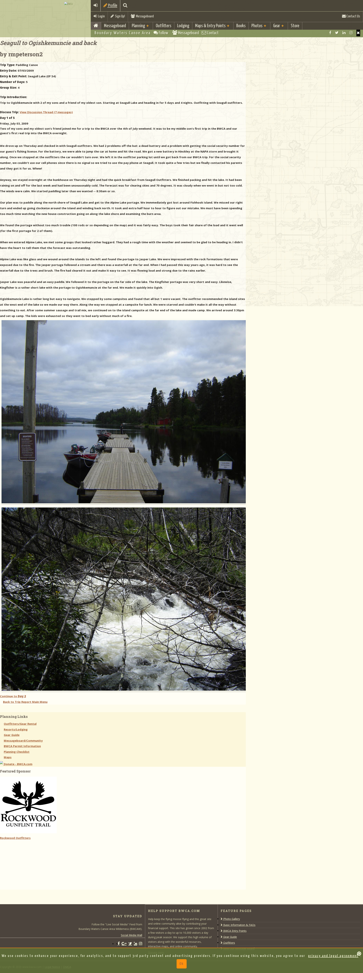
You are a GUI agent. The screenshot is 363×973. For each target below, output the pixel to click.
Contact (212, 33)
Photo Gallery (231, 919)
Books (241, 26)
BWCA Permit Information (22, 746)
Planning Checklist (16, 752)
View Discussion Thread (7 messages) (46, 112)
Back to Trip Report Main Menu (25, 702)
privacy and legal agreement (333, 956)
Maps (8, 757)
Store (295, 26)
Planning (138, 26)
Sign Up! (119, 16)
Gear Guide (11, 735)
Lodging (183, 26)
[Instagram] (351, 33)
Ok (181, 964)
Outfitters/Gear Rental (20, 724)
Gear (276, 26)
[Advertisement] (28, 864)
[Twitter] (337, 33)
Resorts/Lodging (16, 729)
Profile (112, 5)
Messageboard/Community (23, 740)
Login (101, 16)
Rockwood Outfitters (15, 838)
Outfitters (163, 26)
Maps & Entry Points (210, 26)
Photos (256, 26)
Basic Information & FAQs (239, 925)
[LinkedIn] (344, 33)
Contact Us (353, 16)
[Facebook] (330, 33)
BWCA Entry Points (235, 931)
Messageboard (144, 16)
